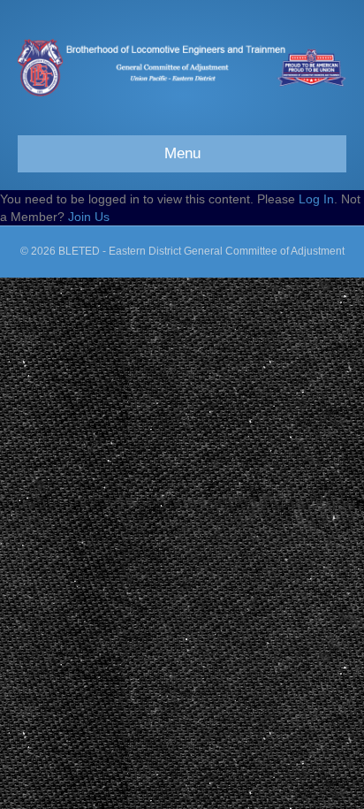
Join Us (89, 217)
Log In (316, 199)
